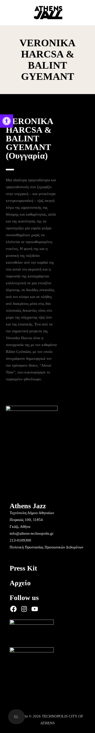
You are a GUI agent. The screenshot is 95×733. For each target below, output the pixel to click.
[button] (6, 121)
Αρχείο (20, 583)
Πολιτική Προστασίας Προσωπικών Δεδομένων (46, 547)
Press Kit (23, 568)
